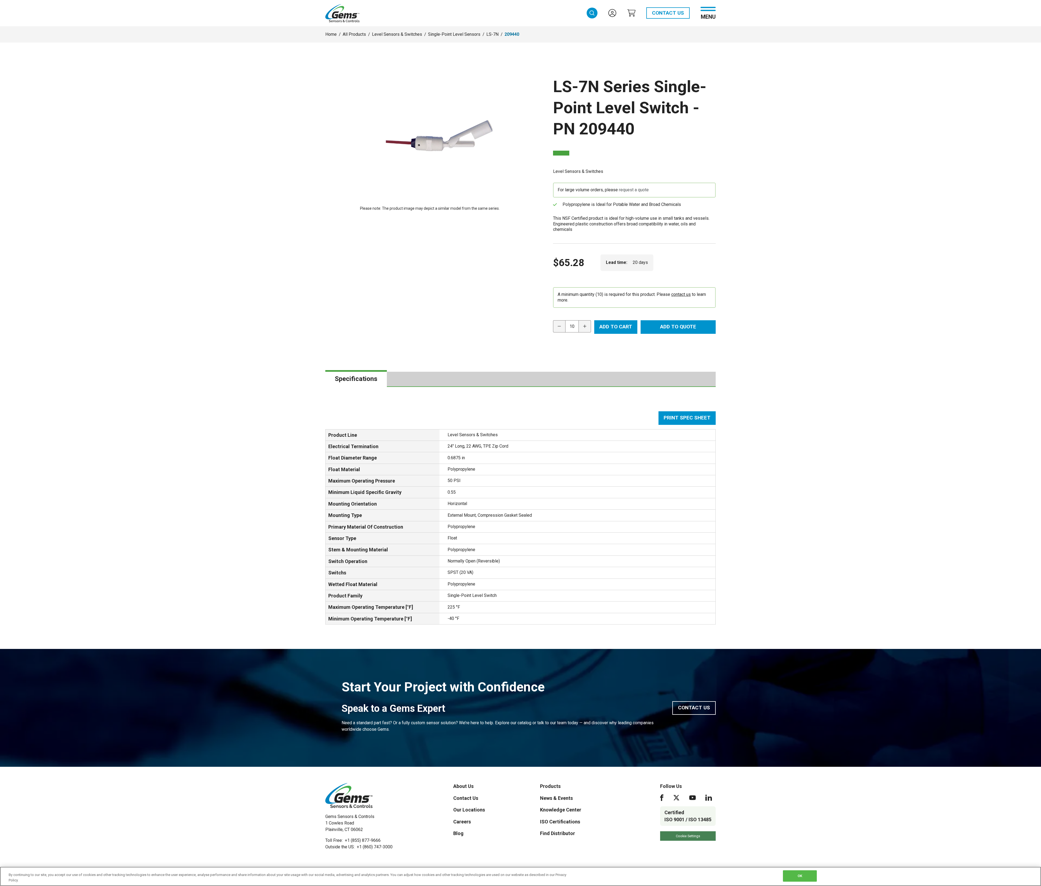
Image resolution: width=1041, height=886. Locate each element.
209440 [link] (512, 34)
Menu (708, 16)
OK (800, 876)
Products (550, 786)
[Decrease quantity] (559, 326)
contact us (681, 294)
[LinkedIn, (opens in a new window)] (708, 797)
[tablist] (520, 379)
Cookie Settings (688, 836)
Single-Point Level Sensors (454, 34)
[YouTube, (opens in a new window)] (692, 797)
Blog (458, 833)
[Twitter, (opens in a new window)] (676, 797)
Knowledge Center (560, 810)
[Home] (348, 795)
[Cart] (631, 13)
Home (331, 34)
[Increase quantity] (585, 326)
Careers (462, 821)
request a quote (634, 189)
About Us (463, 786)
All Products (354, 34)
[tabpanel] (520, 518)
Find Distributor (557, 833)
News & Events (556, 798)
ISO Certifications (560, 821)
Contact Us (668, 13)
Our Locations (469, 810)
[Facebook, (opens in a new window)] (661, 797)
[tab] (356, 379)
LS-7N (492, 34)
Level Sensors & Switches (397, 34)
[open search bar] (592, 13)
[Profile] (612, 13)
